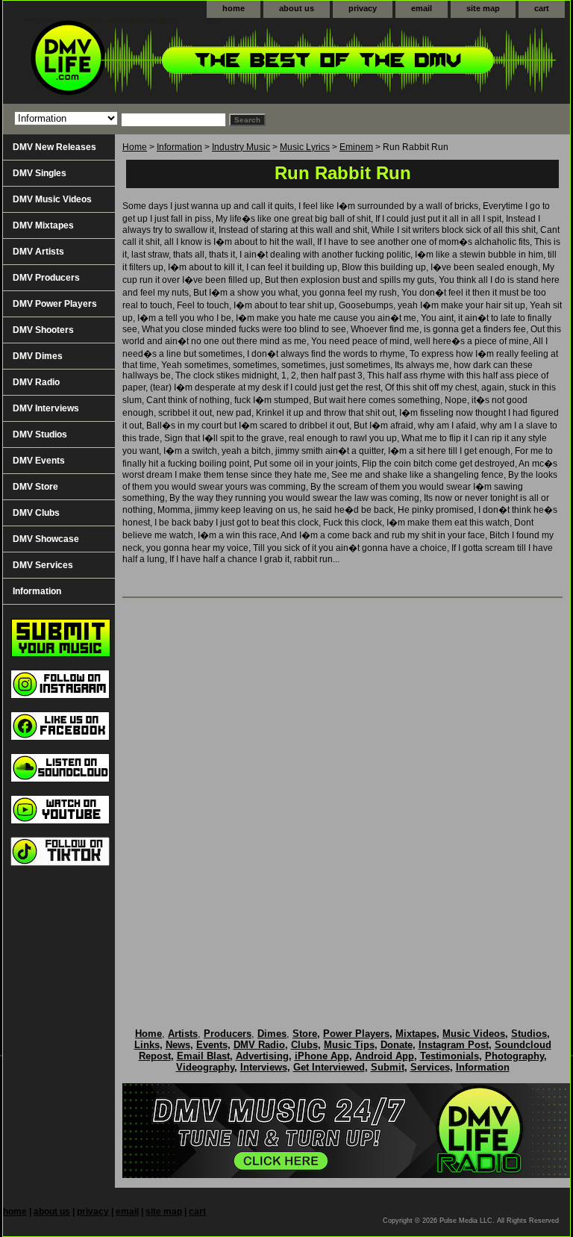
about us (296, 8)
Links (147, 1044)
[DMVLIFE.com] (189, 61)
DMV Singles (39, 173)
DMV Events (39, 460)
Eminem (356, 147)
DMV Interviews (46, 408)
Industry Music (241, 147)
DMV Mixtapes (43, 225)
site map (483, 8)
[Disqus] (342, 797)
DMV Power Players (55, 304)
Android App (384, 1056)
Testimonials (449, 1056)
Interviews (263, 1067)
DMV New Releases (54, 147)
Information (179, 147)
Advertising (262, 1056)
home (233, 8)
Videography (205, 1067)
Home (134, 147)
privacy (362, 8)
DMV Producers (46, 277)
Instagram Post (454, 1044)
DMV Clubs (36, 513)
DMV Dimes (38, 356)
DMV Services (43, 565)
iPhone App (322, 1056)
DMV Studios (40, 434)
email (421, 8)
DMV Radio (36, 382)
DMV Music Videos (52, 199)
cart (541, 8)
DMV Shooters (43, 330)
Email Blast (203, 1056)
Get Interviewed (329, 1067)
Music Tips (349, 1044)
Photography (514, 1056)
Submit (387, 1067)
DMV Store (35, 487)
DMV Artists (38, 251)
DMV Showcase (46, 539)
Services (430, 1067)
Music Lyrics (305, 147)
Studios (529, 1033)
